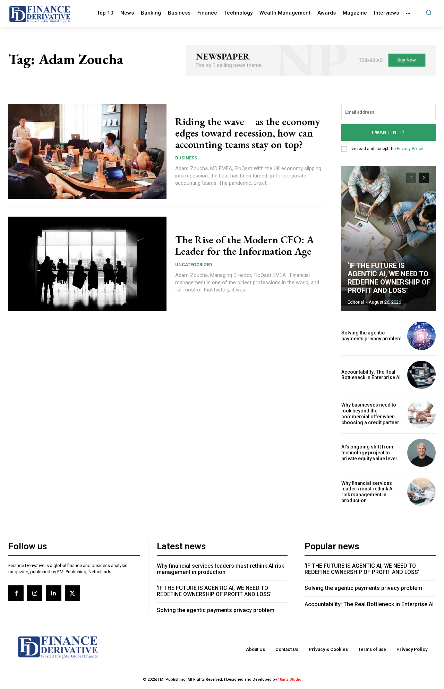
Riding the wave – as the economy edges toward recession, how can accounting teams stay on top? (247, 133)
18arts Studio (289, 679)
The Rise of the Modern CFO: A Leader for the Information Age (244, 245)
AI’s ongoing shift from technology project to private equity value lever (369, 452)
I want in (384, 132)
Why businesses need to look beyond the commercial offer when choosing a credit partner (370, 413)
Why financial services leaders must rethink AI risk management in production (367, 491)
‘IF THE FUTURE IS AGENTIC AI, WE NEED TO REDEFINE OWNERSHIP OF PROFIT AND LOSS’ (389, 278)
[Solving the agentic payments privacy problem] (421, 336)
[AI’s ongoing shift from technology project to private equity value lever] (421, 453)
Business (186, 157)
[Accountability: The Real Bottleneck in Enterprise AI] (421, 375)
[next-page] (424, 178)
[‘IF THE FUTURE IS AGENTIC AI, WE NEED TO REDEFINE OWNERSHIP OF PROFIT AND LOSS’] (388, 238)
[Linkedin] (53, 593)
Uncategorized (193, 264)
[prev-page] (411, 178)
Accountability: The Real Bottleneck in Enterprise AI (371, 375)
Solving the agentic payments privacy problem (371, 335)
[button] (428, 12)
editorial (356, 302)
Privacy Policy (410, 148)
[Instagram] (34, 593)
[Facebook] (16, 593)
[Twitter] (72, 593)
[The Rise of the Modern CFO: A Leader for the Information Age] (87, 264)
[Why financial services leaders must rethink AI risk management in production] (421, 492)
